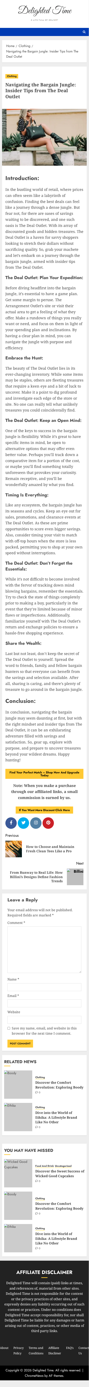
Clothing (12, 76)
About (4, 1348)
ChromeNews (34, 1375)
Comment (16, 922)
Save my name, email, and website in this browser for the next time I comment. (44, 1031)
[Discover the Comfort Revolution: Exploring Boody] (18, 1084)
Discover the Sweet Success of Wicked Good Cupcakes (59, 1173)
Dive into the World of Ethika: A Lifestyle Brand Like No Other (56, 1117)
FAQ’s (70, 1348)
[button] (84, 32)
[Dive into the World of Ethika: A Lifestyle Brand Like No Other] (18, 1117)
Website (13, 1012)
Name (13, 979)
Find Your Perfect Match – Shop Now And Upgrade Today (44, 773)
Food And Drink (44, 1166)
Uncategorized (63, 1166)
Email (13, 995)
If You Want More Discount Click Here (44, 810)
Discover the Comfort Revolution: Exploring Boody (59, 1084)
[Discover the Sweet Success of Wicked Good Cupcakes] (18, 1173)
